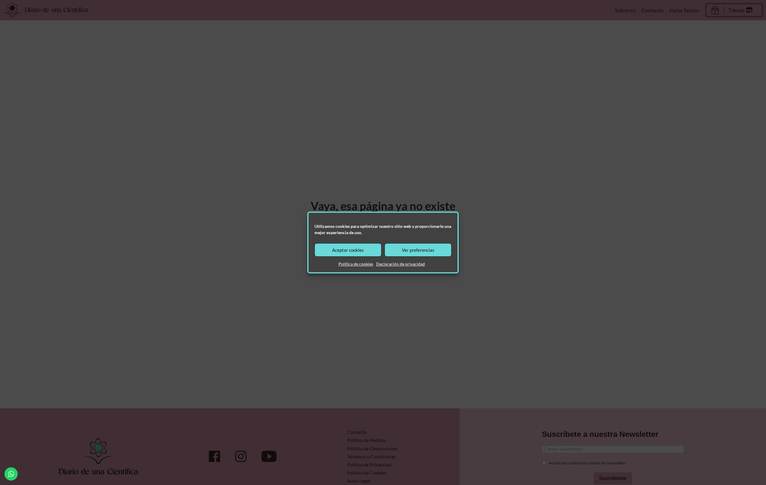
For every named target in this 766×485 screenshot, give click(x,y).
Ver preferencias (418, 250)
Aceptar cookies (348, 250)
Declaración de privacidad (400, 263)
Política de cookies (355, 263)
